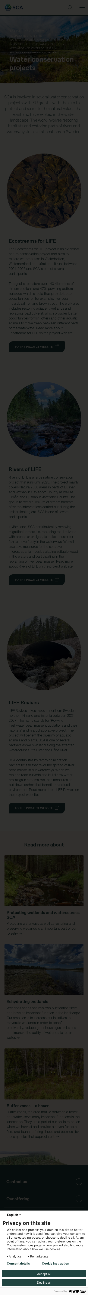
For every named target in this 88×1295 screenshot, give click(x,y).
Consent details (18, 1263)
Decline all (44, 1282)
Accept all (44, 1274)
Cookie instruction (55, 1263)
